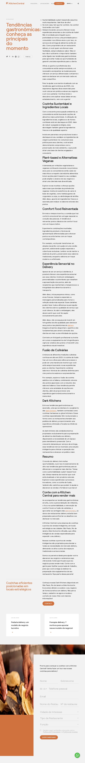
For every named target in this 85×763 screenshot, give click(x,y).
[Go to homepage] (15, 3)
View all (28, 56)
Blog (52, 3)
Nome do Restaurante (45, 701)
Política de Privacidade (51, 732)
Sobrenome (63, 678)
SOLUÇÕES (34, 3)
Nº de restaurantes (66, 701)
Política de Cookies (70, 732)
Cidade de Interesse (45, 709)
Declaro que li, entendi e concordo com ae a (60, 731)
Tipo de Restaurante (45, 715)
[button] (69, 3)
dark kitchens (51, 411)
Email (41, 693)
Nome (41, 678)
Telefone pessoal (53, 685)
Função (42, 721)
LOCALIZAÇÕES (44, 3)
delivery (71, 325)
